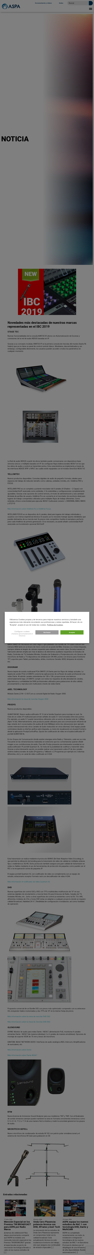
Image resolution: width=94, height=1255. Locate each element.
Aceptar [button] (72, 632)
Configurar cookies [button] (22, 631)
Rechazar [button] (47, 632)
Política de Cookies (55, 625)
